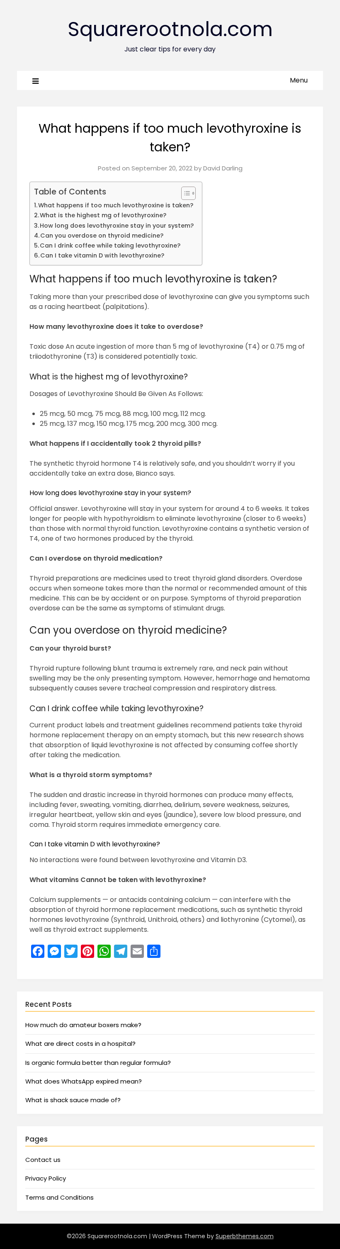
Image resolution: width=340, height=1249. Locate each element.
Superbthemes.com (245, 1236)
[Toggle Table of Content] (184, 193)
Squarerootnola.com (170, 29)
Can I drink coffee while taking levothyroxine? (110, 245)
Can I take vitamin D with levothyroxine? (102, 255)
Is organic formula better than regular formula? (98, 1062)
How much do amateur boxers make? (83, 1025)
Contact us (43, 1159)
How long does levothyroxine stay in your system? (117, 225)
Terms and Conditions (59, 1197)
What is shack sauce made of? (73, 1100)
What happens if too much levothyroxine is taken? (115, 205)
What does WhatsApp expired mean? (83, 1081)
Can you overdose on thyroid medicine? (101, 235)
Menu (299, 80)
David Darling (223, 168)
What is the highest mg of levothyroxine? (103, 215)
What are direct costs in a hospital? (80, 1043)
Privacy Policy (45, 1178)
